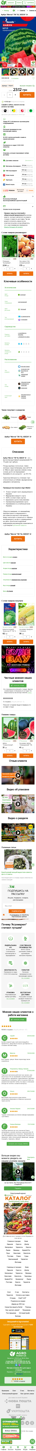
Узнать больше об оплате (13, 227)
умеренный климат (24, 375)
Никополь (26, 1253)
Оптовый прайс (24, 1313)
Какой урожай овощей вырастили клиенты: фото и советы (17, 873)
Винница (16, 1250)
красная (13, 563)
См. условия (25, 978)
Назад (6, 11)
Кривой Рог (26, 1250)
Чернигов (24, 1259)
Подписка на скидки (18, 1301)
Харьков (10, 1244)
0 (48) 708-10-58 (11, 1363)
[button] (27, 190)
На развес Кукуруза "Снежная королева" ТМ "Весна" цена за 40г (26, 630)
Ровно (18, 1256)
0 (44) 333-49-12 (12, 1361)
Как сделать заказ (27, 1394)
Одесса (18, 1244)
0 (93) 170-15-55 (24, 1361)
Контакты (25, 1292)
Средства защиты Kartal (13, 1307)
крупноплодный (16, 574)
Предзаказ (26, 1310)
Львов (8, 1250)
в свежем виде (25, 316)
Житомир (18, 1262)
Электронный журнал (10, 1394)
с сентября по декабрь (22, 334)
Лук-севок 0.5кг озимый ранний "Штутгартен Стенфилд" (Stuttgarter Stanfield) (26, 262)
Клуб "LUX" (22, 1298)
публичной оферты (19, 525)
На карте (19, 1374)
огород (15, 557)
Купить (27, 95)
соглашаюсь (15, 915)
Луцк (8, 1253)
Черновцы (28, 1276)
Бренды (18, 1316)
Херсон (28, 1247)
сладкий (12, 585)
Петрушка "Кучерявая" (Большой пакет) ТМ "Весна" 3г (9, 262)
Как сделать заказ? (13, 1310)
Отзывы (13, 1298)
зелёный (23, 294)
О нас (17, 1292)
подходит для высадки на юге (25, 370)
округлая (14, 568)
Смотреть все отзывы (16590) (18, 1144)
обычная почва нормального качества (25, 383)
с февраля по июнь (24, 337)
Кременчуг (19, 1279)
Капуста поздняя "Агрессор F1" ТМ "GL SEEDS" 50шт (9, 630)
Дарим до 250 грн (18, 1304)
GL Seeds (10, 591)
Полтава (10, 1256)
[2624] (18, 869)
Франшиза (5, 1391)
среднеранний (22, 302)
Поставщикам (11, 1313)
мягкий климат (25, 366)
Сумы (26, 1256)
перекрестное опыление (19, 580)
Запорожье (9, 1247)
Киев (26, 1241)
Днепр (26, 1244)
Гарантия (10, 1295)
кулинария (24, 319)
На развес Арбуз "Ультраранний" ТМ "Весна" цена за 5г (25, 744)
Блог (9, 1292)
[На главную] (3, 2)
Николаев (16, 1253)
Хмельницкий (13, 1259)
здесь (30, 692)
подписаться (17, 911)
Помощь (28, 1307)
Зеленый (23, 309)
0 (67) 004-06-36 (24, 1363)
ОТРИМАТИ (11, 1436)
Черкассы (19, 1247)
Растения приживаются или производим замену (12, 130)
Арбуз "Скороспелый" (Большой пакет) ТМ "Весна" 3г (9, 744)
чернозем (24, 388)
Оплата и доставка (23, 1295)
